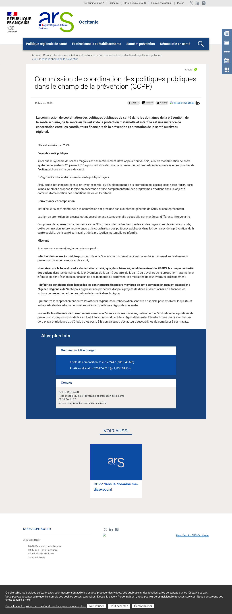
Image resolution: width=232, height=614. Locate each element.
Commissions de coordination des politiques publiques (130, 55)
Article (188, 69)
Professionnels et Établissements (96, 43)
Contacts (114, 3)
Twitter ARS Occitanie (191, 3)
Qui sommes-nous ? (94, 3)
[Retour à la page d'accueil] (56, 22)
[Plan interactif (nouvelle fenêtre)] (156, 559)
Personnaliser (143, 606)
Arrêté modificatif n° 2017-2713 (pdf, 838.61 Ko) (100, 368)
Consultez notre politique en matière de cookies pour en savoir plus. (45, 606)
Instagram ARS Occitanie (203, 3)
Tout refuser (96, 606)
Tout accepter (119, 606)
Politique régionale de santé (46, 43)
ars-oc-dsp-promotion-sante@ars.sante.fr (82, 403)
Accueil (36, 55)
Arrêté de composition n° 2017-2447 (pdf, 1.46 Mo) (102, 362)
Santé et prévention (140, 43)
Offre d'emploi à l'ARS (135, 3)
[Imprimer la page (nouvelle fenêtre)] (198, 103)
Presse (180, 3)
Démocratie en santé (175, 43)
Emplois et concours (161, 3)
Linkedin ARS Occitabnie (197, 3)
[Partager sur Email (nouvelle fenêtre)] (182, 103)
